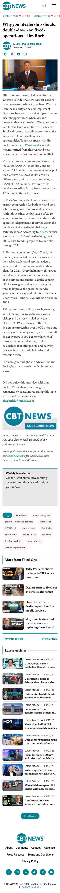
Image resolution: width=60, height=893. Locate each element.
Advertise (49, 847)
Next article (50, 639)
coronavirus (28, 528)
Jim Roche (46, 528)
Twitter (48, 435)
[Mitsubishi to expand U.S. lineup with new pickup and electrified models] (12, 785)
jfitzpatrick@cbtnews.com (18, 400)
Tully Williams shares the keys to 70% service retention (41, 573)
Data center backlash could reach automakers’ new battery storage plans (40, 742)
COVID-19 (10, 528)
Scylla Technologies (31, 887)
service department (15, 548)
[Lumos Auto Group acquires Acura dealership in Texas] (12, 709)
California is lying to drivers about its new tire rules (39, 681)
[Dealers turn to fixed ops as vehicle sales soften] (13, 590)
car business (29, 535)
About (9, 847)
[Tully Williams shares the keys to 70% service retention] (13, 573)
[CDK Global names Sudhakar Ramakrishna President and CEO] (12, 663)
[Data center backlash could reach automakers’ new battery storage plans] (12, 739)
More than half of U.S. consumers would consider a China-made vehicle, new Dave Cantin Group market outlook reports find (41, 726)
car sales (46, 535)
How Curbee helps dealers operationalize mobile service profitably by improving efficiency (41, 607)
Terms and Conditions (41, 854)
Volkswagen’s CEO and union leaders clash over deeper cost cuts (39, 772)
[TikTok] (34, 872)
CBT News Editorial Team (29, 44)
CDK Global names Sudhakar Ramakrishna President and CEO (38, 665)
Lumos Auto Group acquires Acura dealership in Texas (40, 711)
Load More (30, 816)
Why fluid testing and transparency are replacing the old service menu (41, 624)
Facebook (33, 435)
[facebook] (9, 872)
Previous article (12, 639)
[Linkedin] (18, 54)
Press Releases (15, 854)
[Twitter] (43, 872)
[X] (11, 54)
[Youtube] (51, 872)
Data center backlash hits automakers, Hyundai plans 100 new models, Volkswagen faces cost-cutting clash (39, 696)
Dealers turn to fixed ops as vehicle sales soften (41, 590)
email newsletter (16, 456)
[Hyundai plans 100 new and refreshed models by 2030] (12, 755)
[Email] (25, 54)
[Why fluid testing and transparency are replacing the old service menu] (13, 624)
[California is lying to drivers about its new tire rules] (12, 679)
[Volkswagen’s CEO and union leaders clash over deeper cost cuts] (12, 770)
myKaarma (35, 314)
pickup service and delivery (19, 522)
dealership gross (41, 515)
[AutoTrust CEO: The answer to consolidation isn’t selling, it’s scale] (12, 800)
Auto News (21, 515)
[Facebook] (5, 54)
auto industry (35, 541)
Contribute (22, 847)
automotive (11, 535)
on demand (18, 444)
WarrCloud (32, 145)
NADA (43, 232)
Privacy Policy (30, 861)
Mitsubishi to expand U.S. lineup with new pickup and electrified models (40, 787)
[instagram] (17, 872)
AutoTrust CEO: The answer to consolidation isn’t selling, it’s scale (39, 802)
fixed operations (13, 541)
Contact (35, 847)
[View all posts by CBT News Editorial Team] (7, 46)
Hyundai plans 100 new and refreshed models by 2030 (39, 757)
